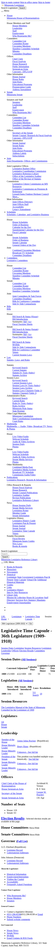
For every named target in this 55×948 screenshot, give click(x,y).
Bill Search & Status (21, 342)
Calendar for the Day (21, 227)
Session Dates (7, 648)
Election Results (26, 650)
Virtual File (32, 579)
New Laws (17, 543)
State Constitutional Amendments (27, 418)
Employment (18, 33)
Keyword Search (20, 367)
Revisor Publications (21, 498)
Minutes (16, 51)
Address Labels (19, 153)
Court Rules (17, 421)
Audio (26, 436)
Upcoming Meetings (21, 46)
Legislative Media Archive (24, 469)
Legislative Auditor (20, 495)
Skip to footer (44, 2)
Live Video (17, 436)
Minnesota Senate (15, 94)
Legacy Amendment (21, 209)
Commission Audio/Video (24, 475)
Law (9, 357)
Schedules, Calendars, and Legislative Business (28, 214)
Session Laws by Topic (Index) (26, 385)
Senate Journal (18, 143)
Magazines (11, 569)
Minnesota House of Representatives (23, 18)
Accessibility (18, 207)
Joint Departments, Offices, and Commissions (27, 161)
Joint (9, 158)
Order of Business (20, 225)
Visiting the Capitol (15, 879)
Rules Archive (18, 406)
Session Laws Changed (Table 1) (27, 390)
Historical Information (16, 874)
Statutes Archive (19, 375)
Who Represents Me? (22, 36)
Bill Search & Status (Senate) (25, 329)
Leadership (17, 28)
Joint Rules (17, 82)
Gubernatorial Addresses (18, 852)
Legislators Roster (20, 510)
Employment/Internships (17, 877)
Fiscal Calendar (19, 232)
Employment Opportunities (19, 602)
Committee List (19, 41)
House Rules (18, 79)
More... (15, 196)
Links (9, 587)
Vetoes (15, 352)
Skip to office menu (29, 2)
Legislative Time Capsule (23, 531)
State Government (25, 577)
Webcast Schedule (20, 439)
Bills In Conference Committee (26, 301)
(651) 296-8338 (14, 914)
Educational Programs (22, 84)
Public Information (20, 66)
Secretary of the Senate (22, 133)
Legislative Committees (17, 260)
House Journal (18, 77)
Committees (12, 258)
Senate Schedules (20, 237)
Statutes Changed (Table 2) (24, 393)
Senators (16, 102)
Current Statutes (19, 370)
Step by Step (12, 592)
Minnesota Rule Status (22, 408)
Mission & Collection (16, 597)
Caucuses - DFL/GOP (22, 71)
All (2, 722)
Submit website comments (18, 919)
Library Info (12, 595)
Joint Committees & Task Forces (26, 296)
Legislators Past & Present (24, 523)
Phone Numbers (14, 917)
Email (40, 914)
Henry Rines (22, 746)
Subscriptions (18, 156)
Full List (22, 841)
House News (12, 930)
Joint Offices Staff (20, 204)
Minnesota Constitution (22, 416)
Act (29, 321)
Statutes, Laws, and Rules (18, 360)
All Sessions (29, 659)
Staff (14, 31)
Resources (23, 592)
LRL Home (4, 617)
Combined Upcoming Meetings (26, 250)
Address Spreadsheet (21, 89)
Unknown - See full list (27, 752)
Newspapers (12, 572)
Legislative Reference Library (25, 174)
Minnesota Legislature (14, 5)
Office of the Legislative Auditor (26, 176)
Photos (15, 447)
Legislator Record (15, 850)
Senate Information (20, 515)
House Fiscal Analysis (22, 487)
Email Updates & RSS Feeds (20, 938)
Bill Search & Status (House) (25, 316)
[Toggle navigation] (2, 11)
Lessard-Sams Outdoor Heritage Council (30, 194)
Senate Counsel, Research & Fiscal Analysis (32, 135)
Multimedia (12, 424)
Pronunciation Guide (21, 87)
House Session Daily (21, 505)
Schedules (11, 212)
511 (34, 692)
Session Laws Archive (22, 388)
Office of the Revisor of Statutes (26, 179)
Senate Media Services (22, 459)
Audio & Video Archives (23, 441)
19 (41, 694)
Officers (15, 650)
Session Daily (18, 444)
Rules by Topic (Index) (22, 403)
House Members (19, 26)
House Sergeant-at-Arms (13, 789)
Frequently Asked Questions (19, 884)
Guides (10, 585)
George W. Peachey (41, 793)
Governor (5, 653)
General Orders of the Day (24, 245)
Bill (25, 321)
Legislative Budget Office (23, 168)
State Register (18, 411)
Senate (10, 92)
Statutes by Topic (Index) (23, 373)
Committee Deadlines (22, 54)
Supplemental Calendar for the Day (28, 230)
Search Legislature (9, 8)
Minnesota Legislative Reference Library (19, 559)
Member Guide (19, 513)
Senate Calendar (19, 242)
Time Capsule (20, 579)
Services (19, 600)
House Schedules (20, 222)
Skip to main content (10, 2)
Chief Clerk (17, 59)
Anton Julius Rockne (26, 741)
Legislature (12, 577)
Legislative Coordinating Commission (29, 171)
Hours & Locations (34, 597)
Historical (11, 574)
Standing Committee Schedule (25, 48)
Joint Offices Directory (22, 202)
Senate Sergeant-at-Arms (13, 798)
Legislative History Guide (23, 521)
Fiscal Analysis (19, 61)
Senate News (12, 933)
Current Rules (18, 401)
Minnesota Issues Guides (23, 541)
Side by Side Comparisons (24, 304)
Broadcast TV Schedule (23, 253)
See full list (33, 759)
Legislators (46, 648)
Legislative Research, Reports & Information (27, 480)
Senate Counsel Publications (25, 492)
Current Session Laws (22, 355)
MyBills (16, 344)
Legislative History (15, 590)
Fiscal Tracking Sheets (22, 324)
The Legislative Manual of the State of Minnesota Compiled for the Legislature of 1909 (23, 708)
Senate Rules (18, 145)
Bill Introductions (20, 319)
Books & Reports (14, 567)
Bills (9, 306)
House (10, 15)
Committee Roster (20, 43)
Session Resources (33, 648)
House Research (19, 64)
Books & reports (19, 546)
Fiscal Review (18, 538)
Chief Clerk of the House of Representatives (14, 784)
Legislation (19, 648)
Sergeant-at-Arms (20, 69)
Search (36, 695)
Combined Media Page (22, 467)
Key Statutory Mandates (34, 600)
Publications (12, 477)
